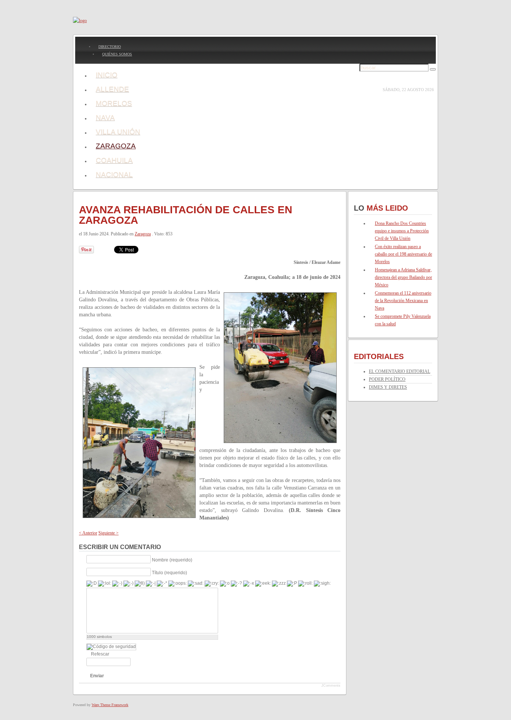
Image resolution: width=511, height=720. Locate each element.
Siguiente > (108, 533)
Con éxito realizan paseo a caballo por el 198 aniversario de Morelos (403, 254)
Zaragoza (143, 234)
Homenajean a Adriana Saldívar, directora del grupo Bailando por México (403, 277)
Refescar (100, 654)
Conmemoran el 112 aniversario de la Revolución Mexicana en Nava (403, 300)
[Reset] (433, 69)
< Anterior (88, 533)
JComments (330, 685)
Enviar (97, 675)
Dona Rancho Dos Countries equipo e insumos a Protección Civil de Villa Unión (402, 231)
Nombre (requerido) (172, 559)
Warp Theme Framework (110, 705)
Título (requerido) (169, 572)
